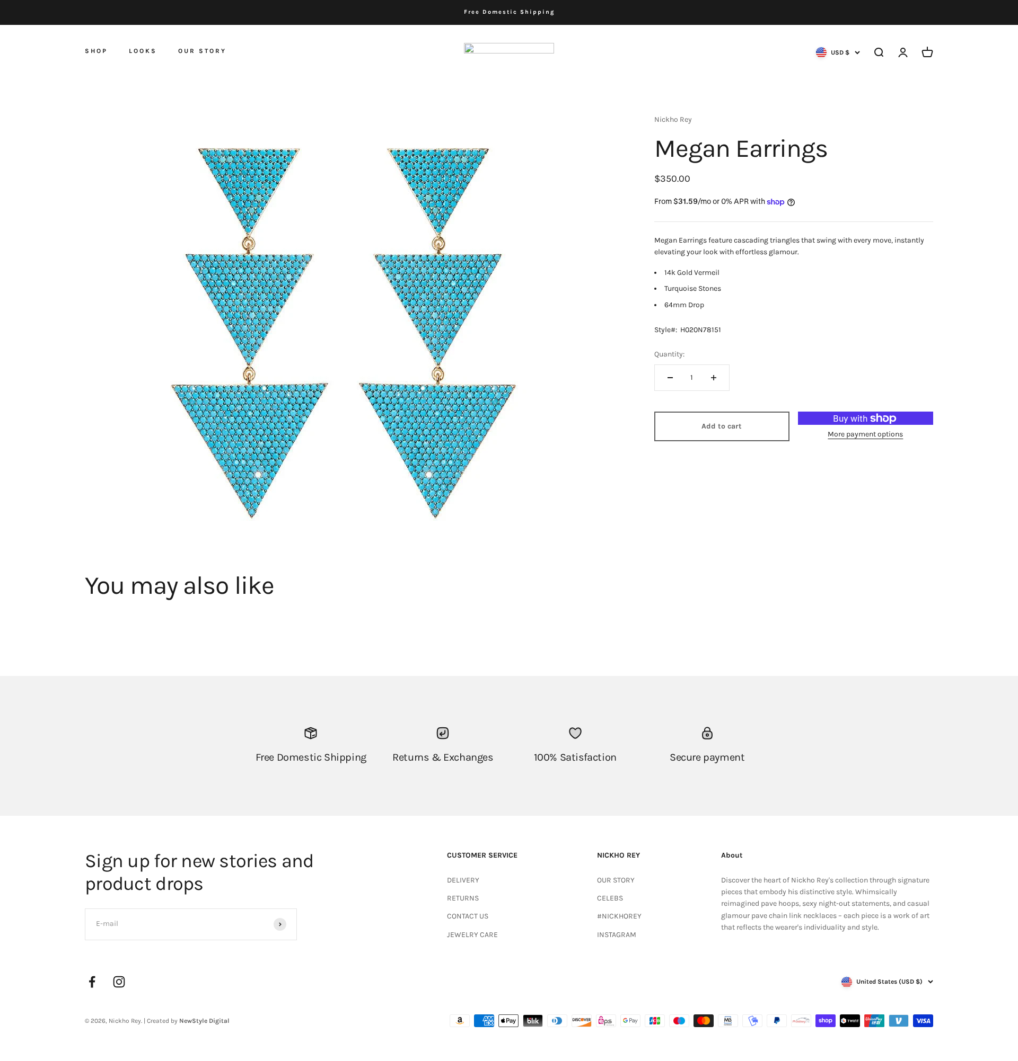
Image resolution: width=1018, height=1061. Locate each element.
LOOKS (143, 51)
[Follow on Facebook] (92, 982)
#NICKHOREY (619, 916)
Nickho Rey (673, 119)
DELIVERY (463, 880)
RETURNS (463, 898)
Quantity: (669, 354)
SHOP (96, 50)
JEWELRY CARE (472, 934)
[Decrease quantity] (670, 377)
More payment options (865, 434)
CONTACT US (467, 916)
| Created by (187, 1020)
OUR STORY (202, 51)
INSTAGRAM (616, 934)
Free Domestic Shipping (509, 11)
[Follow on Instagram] (119, 982)
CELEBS (610, 898)
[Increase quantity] (713, 377)
